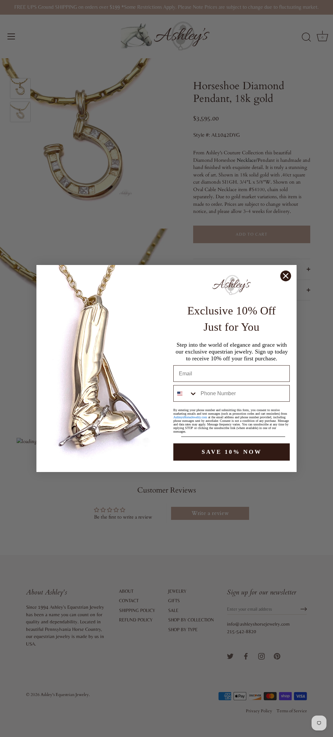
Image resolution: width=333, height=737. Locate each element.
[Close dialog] (285, 276)
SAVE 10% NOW (232, 452)
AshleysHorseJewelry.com (190, 417)
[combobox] (185, 393)
